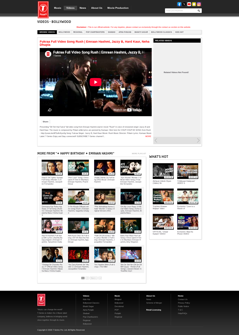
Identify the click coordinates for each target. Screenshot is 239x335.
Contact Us (183, 299)
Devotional (119, 306)
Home (180, 296)
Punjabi (118, 313)
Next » (93, 278)
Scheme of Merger (154, 303)
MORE (148, 136)
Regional (78, 32)
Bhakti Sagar (141, 32)
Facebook (179, 4)
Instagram (199, 4)
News (83, 7)
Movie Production (118, 7)
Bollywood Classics (161, 32)
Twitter (184, 4)
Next (198, 140)
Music (57, 7)
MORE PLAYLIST (139, 153)
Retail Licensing (153, 310)
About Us (96, 7)
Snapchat (194, 4)
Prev (156, 140)
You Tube (189, 4)
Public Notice (183, 306)
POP (117, 310)
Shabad (111, 32)
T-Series (41, 300)
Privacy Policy (184, 303)
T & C (180, 310)
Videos (70, 7)
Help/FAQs (182, 313)
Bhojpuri (118, 299)
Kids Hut (179, 32)
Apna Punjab (125, 32)
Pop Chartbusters (95, 32)
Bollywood (64, 32)
